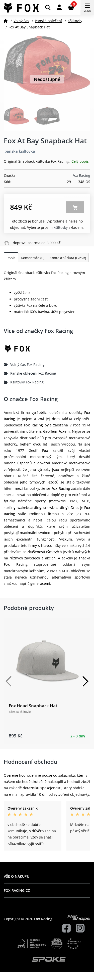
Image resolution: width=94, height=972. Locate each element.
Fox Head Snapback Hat (33, 706)
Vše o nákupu (16, 876)
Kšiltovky (75, 20)
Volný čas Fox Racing (27, 364)
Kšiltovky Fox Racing (27, 382)
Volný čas (21, 20)
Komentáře (32, 257)
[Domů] (6, 20)
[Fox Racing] (47, 350)
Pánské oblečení (48, 20)
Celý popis (80, 161)
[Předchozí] (9, 681)
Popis (11, 257)
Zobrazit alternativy (75, 207)
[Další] (85, 681)
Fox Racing (81, 175)
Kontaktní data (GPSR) (68, 257)
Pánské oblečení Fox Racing (33, 373)
